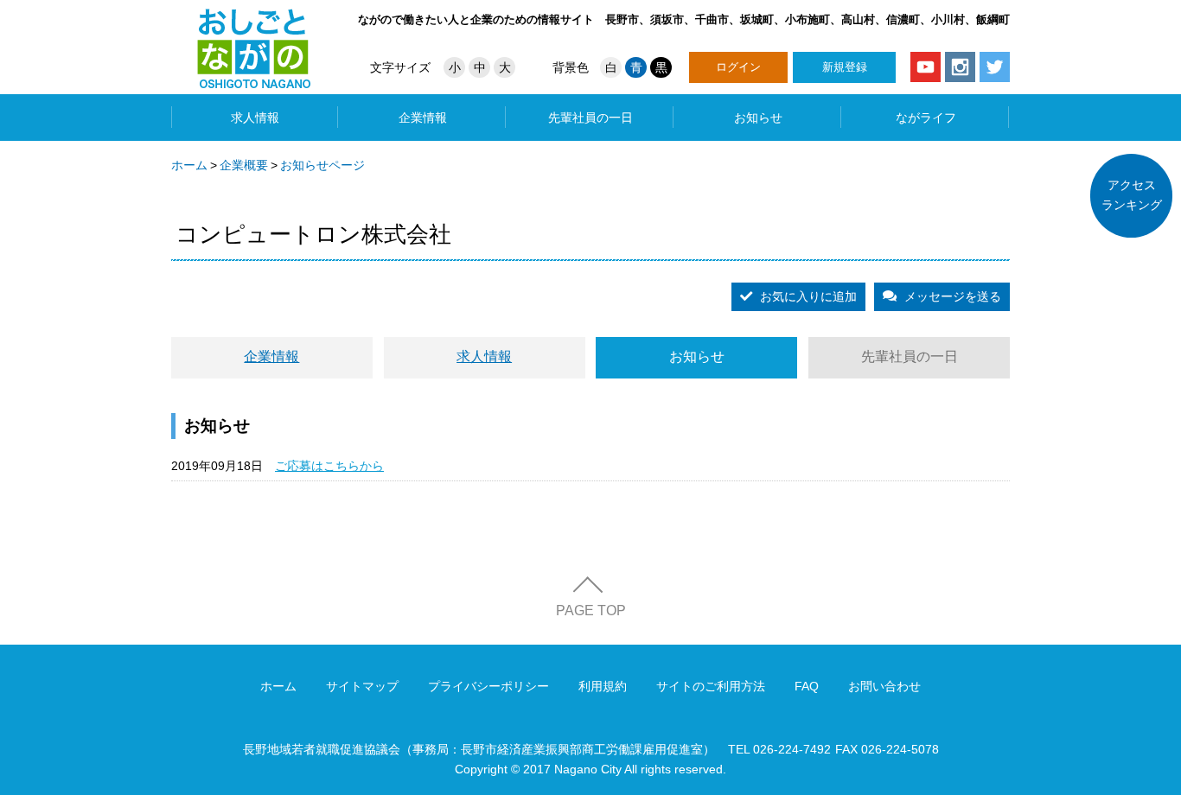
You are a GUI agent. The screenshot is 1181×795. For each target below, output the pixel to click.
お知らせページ (322, 165)
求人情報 (255, 117)
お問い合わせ (884, 686)
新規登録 (844, 66)
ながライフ (926, 117)
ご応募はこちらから (329, 466)
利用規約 (602, 686)
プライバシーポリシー (488, 686)
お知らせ (758, 117)
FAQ (807, 686)
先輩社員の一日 (590, 117)
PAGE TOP (591, 610)
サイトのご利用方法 (710, 686)
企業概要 (244, 165)
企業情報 (423, 117)
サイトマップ (362, 686)
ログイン (738, 66)
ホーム (189, 165)
